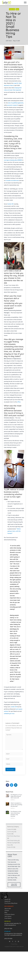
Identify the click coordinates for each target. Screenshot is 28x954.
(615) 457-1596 (8, 928)
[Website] (14, 764)
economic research (12, 105)
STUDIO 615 (7, 931)
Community (10, 831)
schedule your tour (9, 713)
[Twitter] (9, 941)
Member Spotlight (12, 842)
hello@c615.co (12, 925)
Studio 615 (10, 847)
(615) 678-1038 (8, 938)
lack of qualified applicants (15, 103)
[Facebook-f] (12, 941)
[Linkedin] (18, 941)
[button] (7, 785)
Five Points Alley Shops (13, 836)
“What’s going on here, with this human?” (14, 531)
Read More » (13, 799)
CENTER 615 (7, 921)
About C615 (8, 908)
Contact (7, 910)
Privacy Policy (14, 944)
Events (9, 833)
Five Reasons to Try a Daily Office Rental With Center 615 (16, 796)
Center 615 (12, 9)
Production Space (9, 914)
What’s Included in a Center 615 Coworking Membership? (16, 804)
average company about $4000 (13, 160)
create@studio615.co (16, 935)
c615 (5, 897)
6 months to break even (12, 180)
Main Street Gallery (12, 840)
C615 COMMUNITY (9, 906)
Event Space (8, 918)
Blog (6, 912)
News (17, 9)
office (18, 402)
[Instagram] (15, 941)
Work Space (8, 916)
